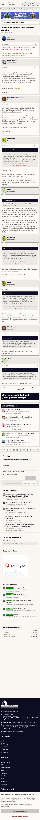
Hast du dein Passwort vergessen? (14, 471)
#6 (37, 244)
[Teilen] (35, 44)
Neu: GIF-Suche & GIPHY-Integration (18, 502)
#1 (37, 44)
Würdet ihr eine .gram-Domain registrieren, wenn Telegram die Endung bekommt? (20, 525)
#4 (37, 145)
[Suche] (37, 4)
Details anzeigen (18, 398)
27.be (2, 779)
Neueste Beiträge (10, 491)
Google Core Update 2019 (14, 410)
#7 (37, 289)
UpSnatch (34, 636)
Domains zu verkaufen (12, 591)
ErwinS (8, 411)
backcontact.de (15, 594)
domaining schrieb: (8, 200)
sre (3, 32)
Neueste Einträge (10, 585)
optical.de (13, 615)
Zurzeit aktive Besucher (12, 537)
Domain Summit (6, 762)
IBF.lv (2, 770)
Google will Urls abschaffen (15, 441)
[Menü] (2, 4)
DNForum (3, 765)
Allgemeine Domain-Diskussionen (20, 411)
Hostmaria (4, 784)
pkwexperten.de (15, 588)
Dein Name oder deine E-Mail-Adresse (15, 459)
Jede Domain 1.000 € (16, 608)
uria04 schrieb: (7, 338)
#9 (37, 365)
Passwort (6, 466)
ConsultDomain (5, 767)
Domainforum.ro (5, 776)
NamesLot (4, 781)
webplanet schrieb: (8, 149)
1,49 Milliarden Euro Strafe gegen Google (19, 417)
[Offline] (2, 37)
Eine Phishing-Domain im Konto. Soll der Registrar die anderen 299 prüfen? (19, 495)
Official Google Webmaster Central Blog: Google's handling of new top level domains (17, 54)
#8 (37, 334)
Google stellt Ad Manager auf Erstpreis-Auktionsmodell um (19, 425)
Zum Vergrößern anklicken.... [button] (20, 165)
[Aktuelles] (33, 4)
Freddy (7, 418)
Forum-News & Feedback (13, 506)
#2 (37, 67)
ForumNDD (4, 773)
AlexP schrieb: (7, 248)
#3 (37, 104)
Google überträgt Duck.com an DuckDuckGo (20, 433)
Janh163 (8, 442)
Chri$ (7, 435)
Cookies (19, 798)
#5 (37, 196)
